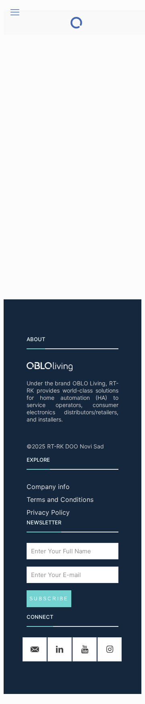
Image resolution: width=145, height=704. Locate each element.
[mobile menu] (15, 12)
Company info (48, 487)
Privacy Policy (48, 512)
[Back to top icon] (128, 687)
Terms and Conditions (60, 499)
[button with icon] (35, 649)
